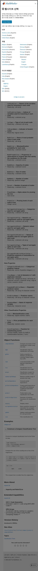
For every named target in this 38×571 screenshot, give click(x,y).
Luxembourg (5, 64)
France (4, 57)
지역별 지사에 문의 (19, 97)
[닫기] (35, 3)
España (4, 52)
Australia (4, 73)
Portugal (22, 52)
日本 (3, 88)
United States (5, 37)
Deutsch (23, 59)
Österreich (23, 49)
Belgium (4, 44)
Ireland (4, 59)
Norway (22, 47)
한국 (3, 91)
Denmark (4, 47)
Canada (4, 35)
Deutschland (5, 49)
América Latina (6, 32)
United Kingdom (24, 67)
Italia (3, 62)
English (23, 62)
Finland (4, 54)
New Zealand (5, 78)
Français (23, 64)
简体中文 (6, 83)
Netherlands (23, 44)
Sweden (22, 54)
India (3, 76)
